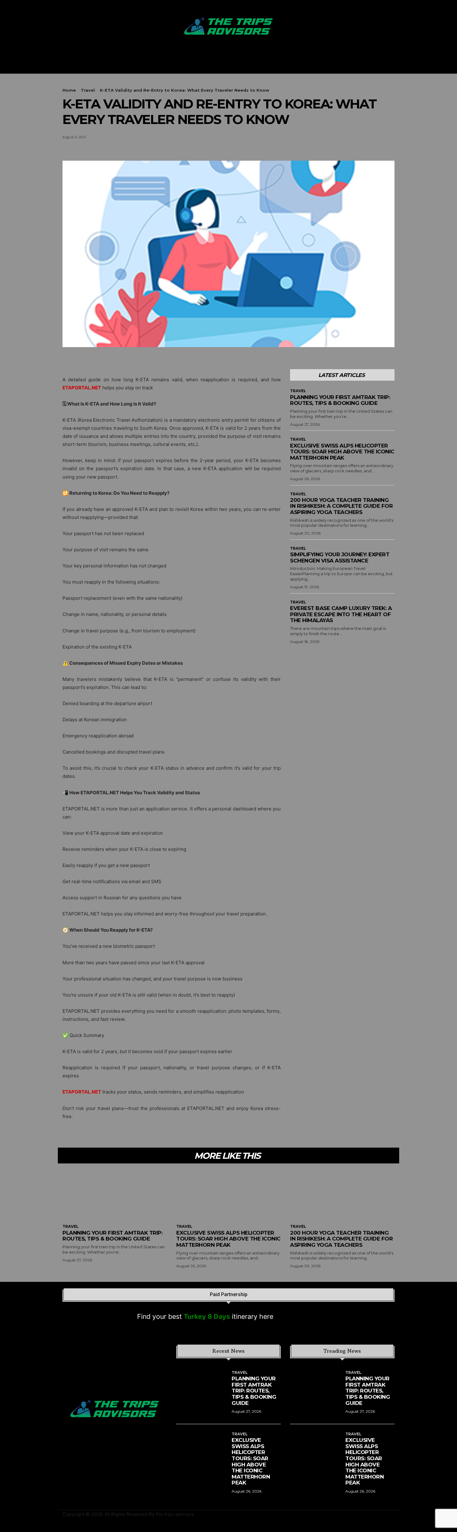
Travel (88, 90)
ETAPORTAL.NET (81, 1092)
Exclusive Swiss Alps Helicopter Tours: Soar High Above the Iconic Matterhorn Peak (342, 452)
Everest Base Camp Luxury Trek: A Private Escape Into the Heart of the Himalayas (341, 614)
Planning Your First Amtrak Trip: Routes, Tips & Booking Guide (340, 400)
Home (69, 90)
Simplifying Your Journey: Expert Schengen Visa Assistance (339, 557)
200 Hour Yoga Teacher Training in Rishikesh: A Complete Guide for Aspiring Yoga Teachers (341, 506)
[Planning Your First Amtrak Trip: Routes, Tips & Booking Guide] (114, 1194)
